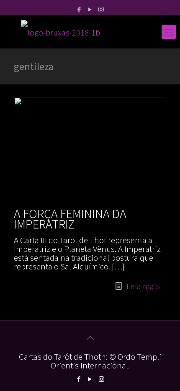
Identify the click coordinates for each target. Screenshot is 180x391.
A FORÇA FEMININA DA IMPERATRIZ (70, 219)
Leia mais (143, 286)
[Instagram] (101, 9)
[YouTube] (90, 9)
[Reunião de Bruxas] (90, 31)
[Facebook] (79, 9)
